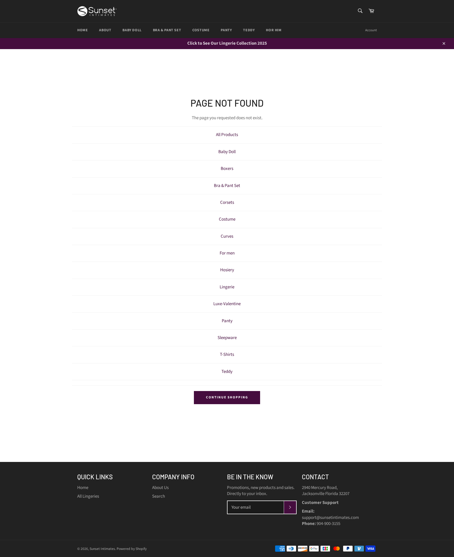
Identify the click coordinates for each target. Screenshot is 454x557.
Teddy (249, 30)
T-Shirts (227, 354)
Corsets (227, 202)
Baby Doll (131, 30)
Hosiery (227, 270)
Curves (227, 236)
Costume (200, 30)
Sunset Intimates (102, 548)
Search (158, 496)
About (105, 30)
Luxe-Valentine (227, 304)
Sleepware (227, 338)
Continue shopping (227, 397)
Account (371, 30)
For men (227, 253)
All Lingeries (88, 496)
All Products (227, 135)
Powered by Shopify (132, 548)
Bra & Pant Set (167, 30)
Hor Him (273, 30)
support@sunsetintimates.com (330, 517)
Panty (226, 30)
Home (82, 30)
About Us (160, 488)
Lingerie (227, 287)
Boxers (227, 168)
